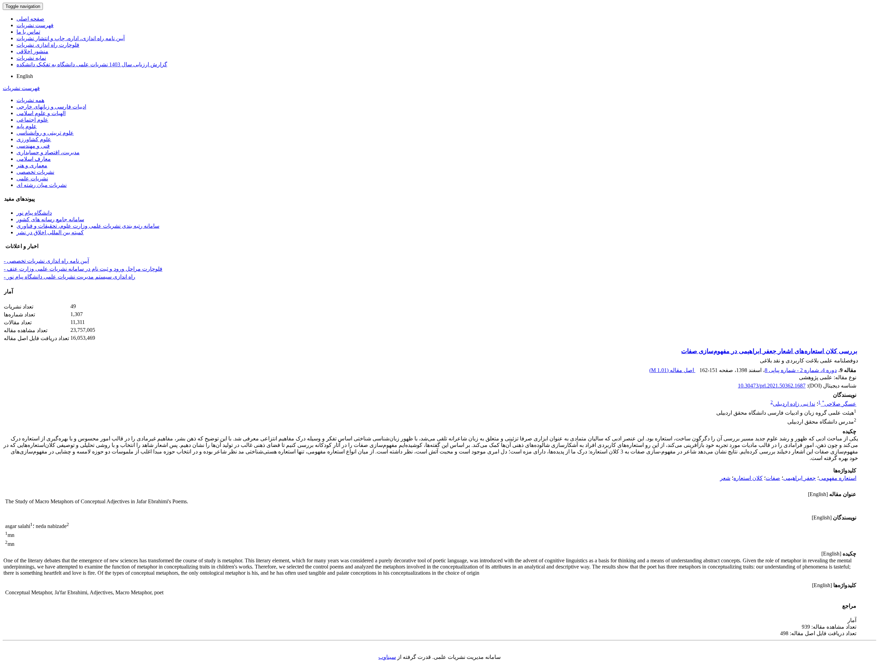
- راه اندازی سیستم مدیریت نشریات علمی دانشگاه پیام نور (69, 277)
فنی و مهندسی (33, 146)
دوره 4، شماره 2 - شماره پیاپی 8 (801, 370)
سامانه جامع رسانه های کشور (50, 219)
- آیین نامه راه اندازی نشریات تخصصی (46, 261)
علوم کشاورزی (33, 139)
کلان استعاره (748, 478)
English (24, 76)
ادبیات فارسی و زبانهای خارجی (51, 107)
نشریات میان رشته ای (41, 185)
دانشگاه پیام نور (34, 213)
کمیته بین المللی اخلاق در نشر (50, 232)
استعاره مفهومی (837, 478)
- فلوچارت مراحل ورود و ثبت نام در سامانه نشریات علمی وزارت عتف (83, 269)
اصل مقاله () (672, 370)
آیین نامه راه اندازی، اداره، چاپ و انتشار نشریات (70, 38)
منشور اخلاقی (32, 51)
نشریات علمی (32, 178)
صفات (773, 478)
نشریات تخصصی (35, 172)
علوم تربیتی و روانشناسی (45, 133)
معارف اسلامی (33, 159)
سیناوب (387, 657)
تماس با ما (28, 32)
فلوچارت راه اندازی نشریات (47, 45)
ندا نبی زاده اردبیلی (794, 404)
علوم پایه (26, 126)
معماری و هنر (31, 165)
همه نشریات (30, 100)
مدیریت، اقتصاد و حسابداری (48, 152)
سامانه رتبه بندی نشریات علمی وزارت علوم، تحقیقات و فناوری (87, 226)
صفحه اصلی (30, 19)
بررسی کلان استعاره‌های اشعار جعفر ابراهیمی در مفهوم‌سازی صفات (769, 351)
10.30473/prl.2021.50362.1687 (772, 386)
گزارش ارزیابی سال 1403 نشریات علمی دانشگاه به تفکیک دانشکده (91, 64)
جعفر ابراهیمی (799, 478)
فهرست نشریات (35, 25)
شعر (725, 478)
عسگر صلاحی (839, 404)
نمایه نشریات (31, 58)
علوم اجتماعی (32, 120)
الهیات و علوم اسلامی (41, 113)
